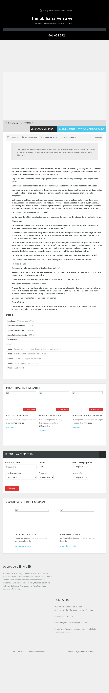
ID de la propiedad (13, 462)
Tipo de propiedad (13, 473)
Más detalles (18, 423)
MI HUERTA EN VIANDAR (50, 415)
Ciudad (42, 462)
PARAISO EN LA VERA (70, 534)
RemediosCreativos (86, 652)
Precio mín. (44, 473)
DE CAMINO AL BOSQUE (25, 534)
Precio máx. (77, 473)
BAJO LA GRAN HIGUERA (17, 415)
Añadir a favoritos (68, 137)
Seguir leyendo (25, 541)
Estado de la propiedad (82, 462)
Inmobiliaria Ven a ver (53, 18)
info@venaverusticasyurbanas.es (57, 10)
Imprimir (98, 137)
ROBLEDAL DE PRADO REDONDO (87, 415)
